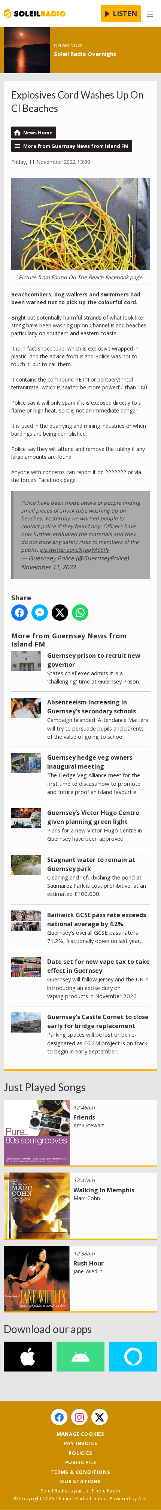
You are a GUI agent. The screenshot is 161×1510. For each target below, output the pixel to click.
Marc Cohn (86, 1198)
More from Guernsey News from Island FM (75, 146)
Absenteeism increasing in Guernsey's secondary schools (91, 706)
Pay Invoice (80, 1443)
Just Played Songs (45, 1087)
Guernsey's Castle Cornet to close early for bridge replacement (98, 1021)
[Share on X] (60, 612)
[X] (99, 1417)
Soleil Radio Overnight (85, 53)
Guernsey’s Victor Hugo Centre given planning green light (93, 817)
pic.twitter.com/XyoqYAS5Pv (74, 549)
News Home (37, 132)
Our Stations (80, 1481)
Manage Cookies (80, 1433)
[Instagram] (79, 1417)
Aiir (142, 1498)
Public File (80, 1462)
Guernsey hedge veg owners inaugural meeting (90, 761)
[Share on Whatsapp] (80, 612)
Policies (80, 1453)
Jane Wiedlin (88, 1271)
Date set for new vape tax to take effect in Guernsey (98, 966)
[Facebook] (59, 1417)
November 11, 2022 (48, 567)
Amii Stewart (88, 1125)
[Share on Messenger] (39, 612)
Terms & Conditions (80, 1472)
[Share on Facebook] (19, 612)
